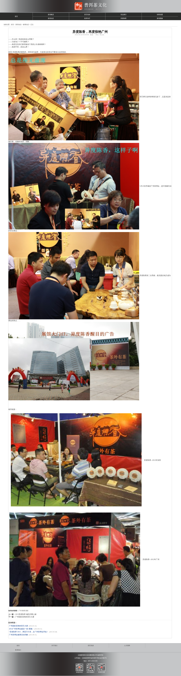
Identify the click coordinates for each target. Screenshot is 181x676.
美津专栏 (87, 18)
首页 (16, 16)
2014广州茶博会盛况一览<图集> (21, 629)
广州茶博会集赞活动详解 (18, 635)
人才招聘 (127, 645)
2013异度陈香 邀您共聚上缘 (25, 614)
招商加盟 (160, 14)
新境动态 (51, 18)
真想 (26, 611)
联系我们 (18, 650)
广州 (20, 611)
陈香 (23, 611)
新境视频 (160, 18)
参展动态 (26, 24)
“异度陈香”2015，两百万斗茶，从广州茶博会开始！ (28, 632)
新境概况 (51, 14)
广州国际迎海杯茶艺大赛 (24, 617)
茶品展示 (123, 14)
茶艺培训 (87, 14)
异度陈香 (123, 18)
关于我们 (54, 645)
